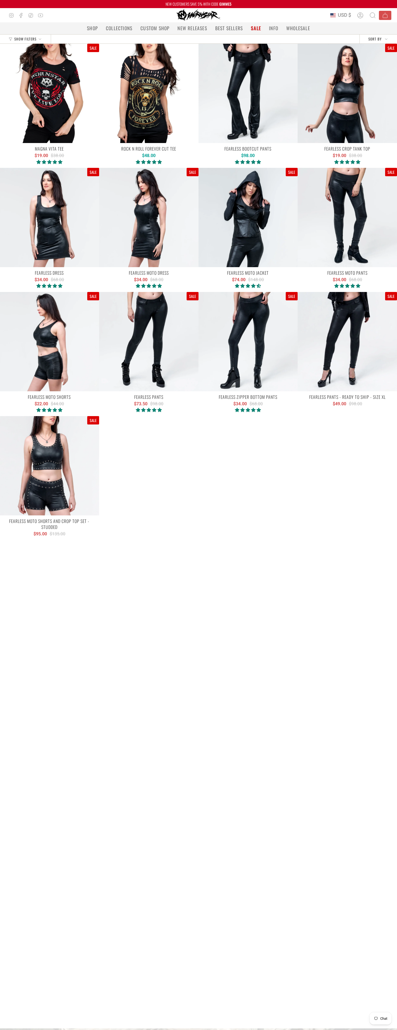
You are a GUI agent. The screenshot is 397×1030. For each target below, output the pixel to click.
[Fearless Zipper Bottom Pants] (248, 341)
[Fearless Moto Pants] (347, 217)
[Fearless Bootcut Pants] (248, 93)
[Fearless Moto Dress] (148, 217)
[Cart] (385, 15)
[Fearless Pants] (148, 341)
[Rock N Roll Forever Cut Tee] (148, 93)
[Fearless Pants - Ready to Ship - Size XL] (347, 341)
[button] (92, 28)
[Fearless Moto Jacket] (248, 217)
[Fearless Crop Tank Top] (347, 93)
